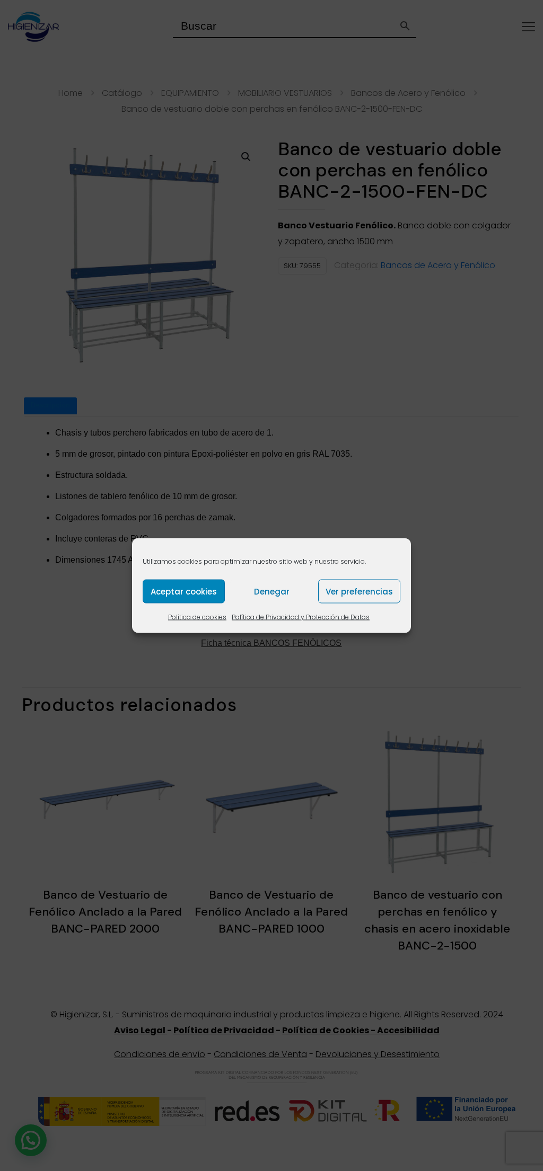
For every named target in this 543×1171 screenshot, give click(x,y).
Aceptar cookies (184, 591)
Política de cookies (197, 617)
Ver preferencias (359, 591)
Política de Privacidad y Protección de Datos (301, 617)
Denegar (272, 591)
